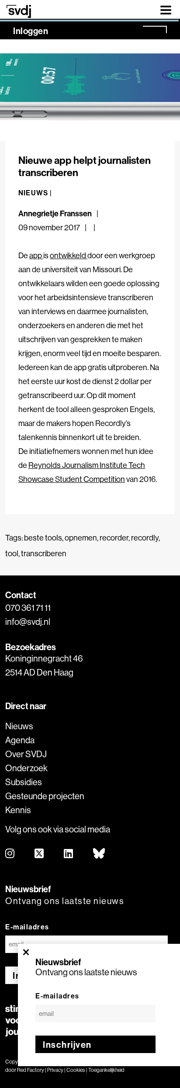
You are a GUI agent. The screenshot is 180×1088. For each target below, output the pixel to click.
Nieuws (19, 726)
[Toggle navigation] (166, 9)
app (36, 255)
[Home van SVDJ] (19, 11)
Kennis (18, 809)
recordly (145, 538)
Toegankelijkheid (106, 1070)
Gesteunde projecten (44, 795)
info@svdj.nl (27, 621)
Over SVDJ (26, 753)
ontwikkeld (68, 255)
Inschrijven (67, 1044)
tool (11, 553)
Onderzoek (26, 767)
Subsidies (23, 781)
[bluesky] (99, 854)
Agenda (20, 740)
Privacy (55, 1070)
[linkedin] (69, 854)
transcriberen (43, 553)
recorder (114, 538)
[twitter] (40, 854)
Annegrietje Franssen (55, 213)
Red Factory (30, 1070)
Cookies (75, 1070)
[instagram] (10, 854)
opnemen (81, 538)
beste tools (43, 538)
